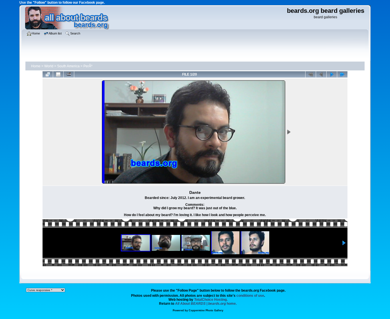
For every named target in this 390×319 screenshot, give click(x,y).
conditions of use (250, 296)
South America (68, 66)
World (48, 66)
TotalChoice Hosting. (211, 300)
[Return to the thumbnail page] (48, 74)
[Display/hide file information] (58, 74)
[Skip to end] (342, 74)
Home (36, 66)
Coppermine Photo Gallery (206, 310)
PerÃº (87, 66)
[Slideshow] (69, 74)
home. (206, 304)
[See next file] (332, 74)
